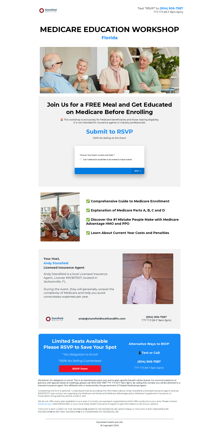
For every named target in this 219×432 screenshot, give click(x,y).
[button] (137, 171)
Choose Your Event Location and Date (97, 155)
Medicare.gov (44, 404)
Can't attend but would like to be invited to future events (107, 159)
